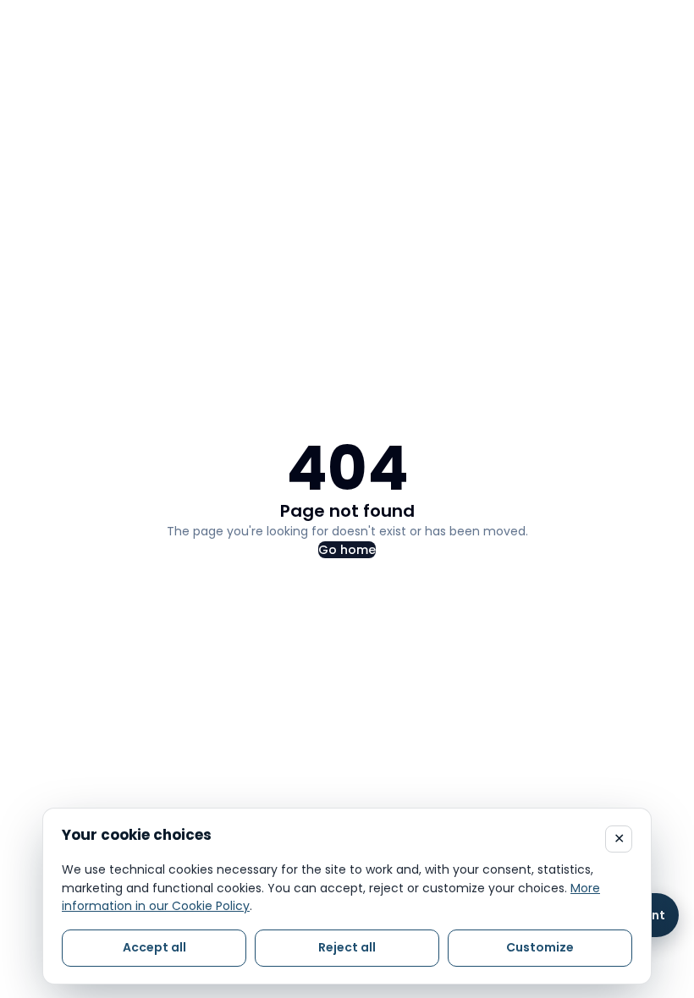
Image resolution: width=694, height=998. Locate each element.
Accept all (154, 947)
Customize (540, 947)
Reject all (347, 947)
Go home (347, 549)
